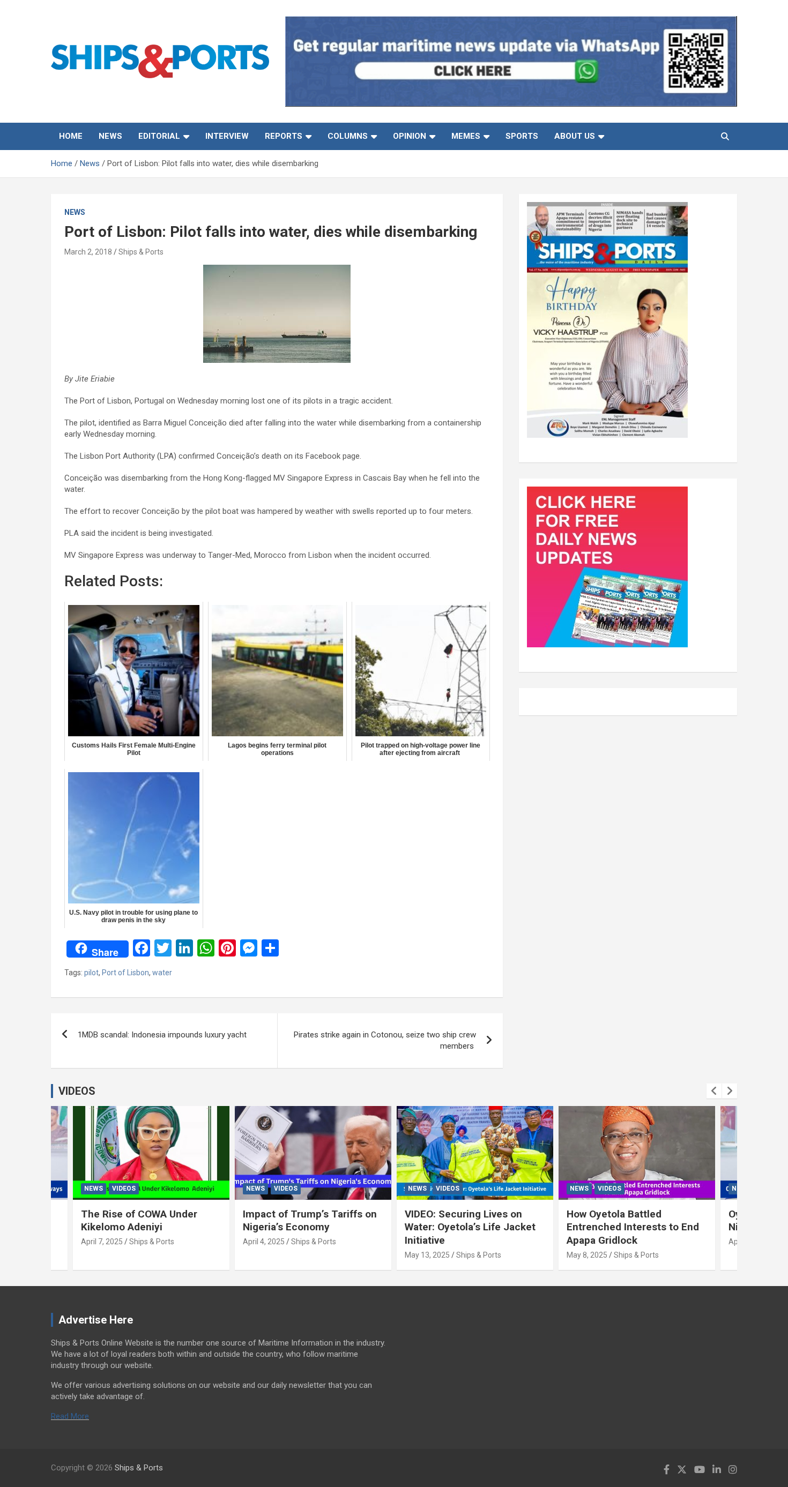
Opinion (409, 136)
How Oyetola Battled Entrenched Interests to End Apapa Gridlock (633, 1227)
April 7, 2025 (102, 1241)
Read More (70, 1416)
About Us (574, 136)
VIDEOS (76, 1091)
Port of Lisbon (125, 972)
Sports (521, 136)
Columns (348, 136)
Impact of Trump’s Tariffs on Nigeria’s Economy (310, 1221)
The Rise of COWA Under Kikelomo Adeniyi (139, 1221)
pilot (91, 972)
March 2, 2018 (88, 252)
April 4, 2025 (264, 1241)
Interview (227, 136)
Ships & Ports (140, 252)
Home (71, 136)
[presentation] (714, 1091)
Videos (124, 1188)
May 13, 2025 (427, 1255)
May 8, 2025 (587, 1255)
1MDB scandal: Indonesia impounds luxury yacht (163, 1035)
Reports (283, 136)
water (162, 972)
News (110, 136)
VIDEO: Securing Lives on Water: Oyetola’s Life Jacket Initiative (470, 1227)
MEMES (465, 136)
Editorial (159, 136)
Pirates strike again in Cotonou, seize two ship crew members (385, 1040)
